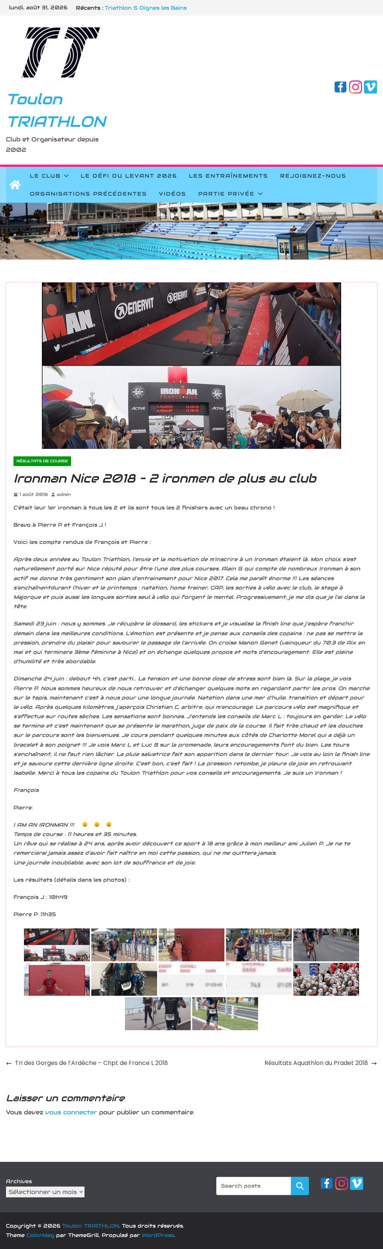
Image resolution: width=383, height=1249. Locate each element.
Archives (19, 1181)
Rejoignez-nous (313, 175)
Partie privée (226, 193)
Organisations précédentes (88, 193)
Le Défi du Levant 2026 (129, 175)
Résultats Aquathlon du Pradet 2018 (316, 1063)
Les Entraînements (228, 175)
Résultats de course (42, 461)
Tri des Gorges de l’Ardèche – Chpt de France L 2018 (91, 1063)
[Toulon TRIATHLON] (15, 185)
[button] (65, 176)
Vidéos (172, 193)
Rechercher (300, 1186)
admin (64, 494)
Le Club (45, 175)
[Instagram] (355, 85)
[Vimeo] (370, 85)
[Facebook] (340, 85)
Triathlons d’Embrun (134, 7)
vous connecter (71, 1112)
